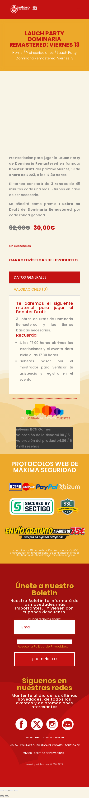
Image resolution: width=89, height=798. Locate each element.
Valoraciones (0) (31, 289)
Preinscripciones (40, 52)
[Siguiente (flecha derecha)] (7, 796)
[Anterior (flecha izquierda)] (2, 796)
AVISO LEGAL (33, 737)
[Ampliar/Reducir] (2, 790)
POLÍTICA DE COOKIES (50, 745)
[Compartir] (11, 790)
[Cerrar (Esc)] (16, 790)
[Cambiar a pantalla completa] (7, 790)
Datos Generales (30, 277)
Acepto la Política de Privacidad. (43, 646)
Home (17, 52)
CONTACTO (27, 745)
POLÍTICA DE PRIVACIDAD (49, 753)
